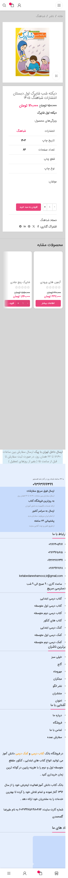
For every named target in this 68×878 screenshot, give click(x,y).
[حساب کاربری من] (19, 5)
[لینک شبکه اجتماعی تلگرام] (20, 226)
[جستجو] (4, 5)
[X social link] (33, 226)
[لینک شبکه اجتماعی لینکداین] (25, 226)
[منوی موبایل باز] (59, 5)
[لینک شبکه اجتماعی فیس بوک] (38, 226)
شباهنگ (40, 16)
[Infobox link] (45, 481)
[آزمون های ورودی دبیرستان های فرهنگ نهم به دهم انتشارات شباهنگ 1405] (48, 266)
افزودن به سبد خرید (28, 207)
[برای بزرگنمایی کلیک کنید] (56, 76)
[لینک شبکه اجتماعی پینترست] (29, 226)
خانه (60, 16)
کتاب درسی (37, 753)
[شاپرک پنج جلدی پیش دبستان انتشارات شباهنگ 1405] (17, 266)
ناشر (51, 16)
